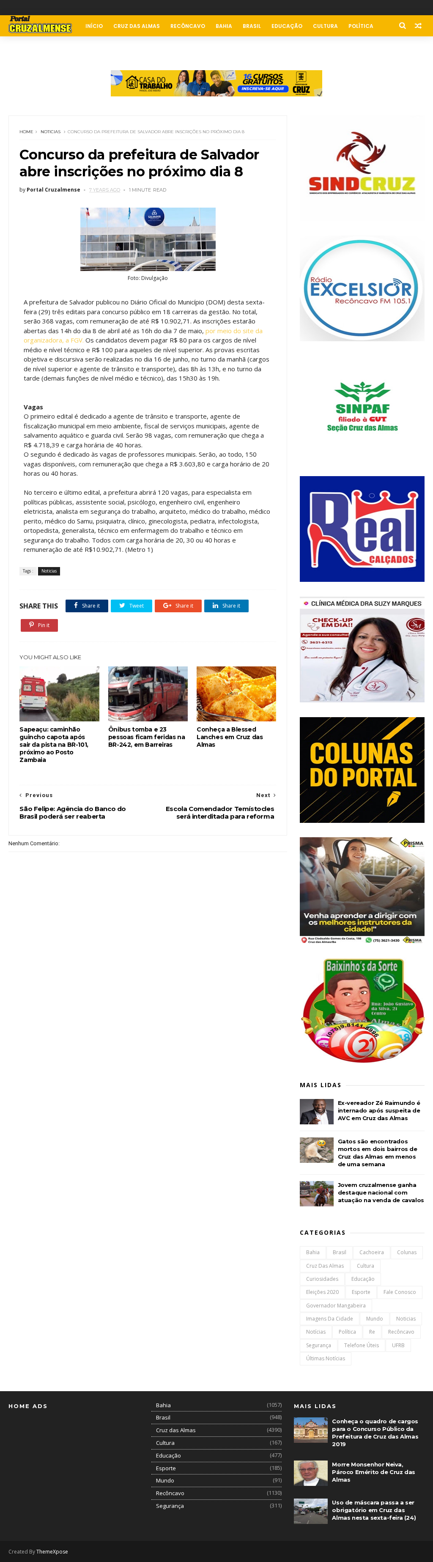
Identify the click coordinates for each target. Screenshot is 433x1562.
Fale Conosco (71, 47)
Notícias (316, 1331)
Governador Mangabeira (336, 1305)
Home (26, 131)
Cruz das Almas (136, 26)
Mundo (374, 1318)
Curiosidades (322, 1278)
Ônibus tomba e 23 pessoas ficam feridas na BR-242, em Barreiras (146, 737)
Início (94, 26)
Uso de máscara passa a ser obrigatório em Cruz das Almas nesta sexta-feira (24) (374, 1510)
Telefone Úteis (361, 1345)
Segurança (318, 1345)
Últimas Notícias (325, 1358)
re (372, 1331)
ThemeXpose (52, 1551)
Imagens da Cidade (329, 1318)
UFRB (398, 1345)
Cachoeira (371, 1252)
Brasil (252, 26)
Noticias (50, 131)
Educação (286, 26)
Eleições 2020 (322, 1292)
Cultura (325, 26)
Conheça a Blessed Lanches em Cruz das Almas (230, 737)
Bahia (224, 26)
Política (360, 26)
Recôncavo (187, 26)
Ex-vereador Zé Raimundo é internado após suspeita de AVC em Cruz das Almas (379, 1110)
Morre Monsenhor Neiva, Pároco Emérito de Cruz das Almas (373, 1472)
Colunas (26, 47)
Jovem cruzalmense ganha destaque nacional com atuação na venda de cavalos (381, 1192)
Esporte (361, 1292)
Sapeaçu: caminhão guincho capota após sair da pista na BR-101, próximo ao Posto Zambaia (53, 745)
